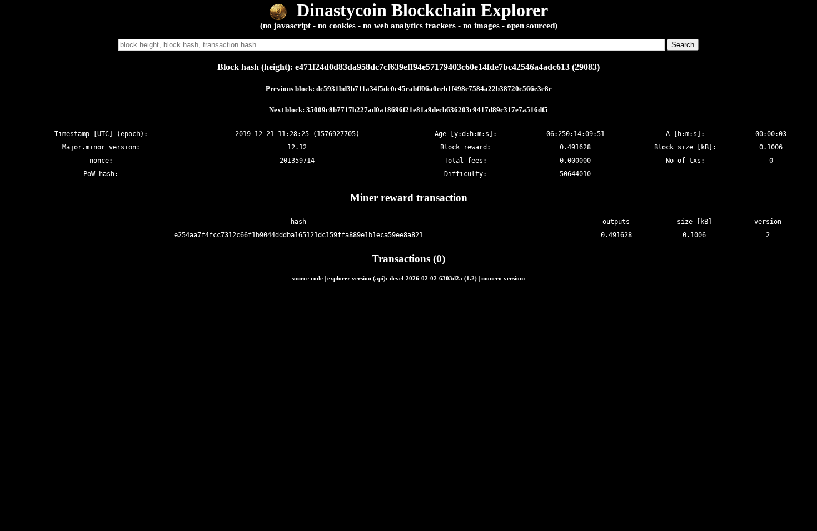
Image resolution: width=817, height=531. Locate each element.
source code (307, 278)
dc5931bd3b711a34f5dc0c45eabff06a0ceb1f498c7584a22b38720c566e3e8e (434, 88)
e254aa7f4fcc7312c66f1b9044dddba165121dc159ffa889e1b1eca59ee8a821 (298, 235)
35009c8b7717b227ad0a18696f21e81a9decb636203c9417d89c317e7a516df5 (427, 110)
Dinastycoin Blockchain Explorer (420, 10)
